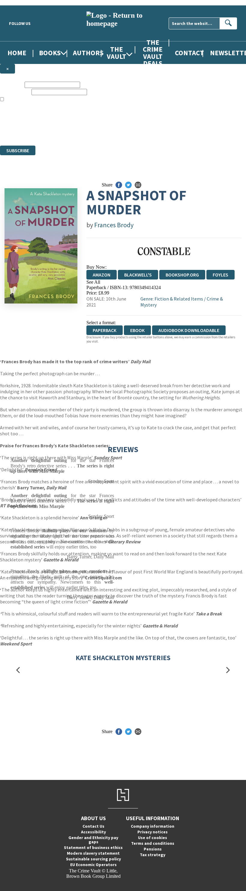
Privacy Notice (118, 131)
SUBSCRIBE (17, 150)
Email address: (15, 91)
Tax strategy (152, 854)
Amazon (101, 275)
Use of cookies (152, 837)
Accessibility (93, 832)
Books (50, 52)
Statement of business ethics (93, 847)
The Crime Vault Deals (153, 52)
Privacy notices (152, 832)
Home (17, 52)
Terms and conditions (152, 843)
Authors (88, 52)
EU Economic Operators (93, 864)
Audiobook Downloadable (188, 330)
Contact (189, 52)
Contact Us (93, 826)
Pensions (153, 849)
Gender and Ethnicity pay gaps (93, 839)
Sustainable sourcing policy (93, 859)
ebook (137, 330)
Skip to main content (19, 2)
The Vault (116, 52)
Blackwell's (138, 275)
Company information (152, 826)
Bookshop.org (182, 275)
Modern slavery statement (93, 853)
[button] (18, 670)
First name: (11, 84)
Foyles (220, 275)
